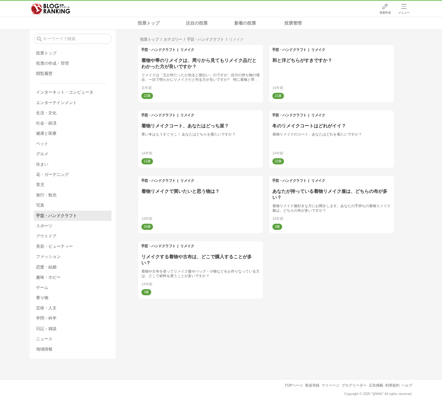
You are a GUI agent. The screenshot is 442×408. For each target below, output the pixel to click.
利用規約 (392, 385)
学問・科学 (46, 318)
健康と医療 (46, 133)
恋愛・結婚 (46, 267)
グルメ (42, 154)
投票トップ (149, 23)
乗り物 (42, 298)
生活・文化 (46, 113)
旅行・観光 (46, 195)
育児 (40, 185)
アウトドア (46, 236)
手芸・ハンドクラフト (158, 50)
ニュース (44, 339)
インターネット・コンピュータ (64, 92)
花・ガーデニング (52, 174)
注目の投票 (197, 23)
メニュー (404, 12)
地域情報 (44, 349)
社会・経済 (46, 123)
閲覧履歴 (44, 73)
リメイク (187, 50)
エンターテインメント (56, 102)
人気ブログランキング (50, 9)
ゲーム (42, 287)
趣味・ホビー (48, 277)
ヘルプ (407, 385)
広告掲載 (376, 385)
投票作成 (385, 12)
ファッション (48, 256)
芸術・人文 (46, 308)
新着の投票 (245, 23)
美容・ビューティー (54, 246)
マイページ (330, 385)
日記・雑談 (46, 328)
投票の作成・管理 (52, 63)
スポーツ (44, 226)
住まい (42, 164)
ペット (42, 143)
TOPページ (294, 385)
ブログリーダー (354, 385)
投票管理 (293, 23)
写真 (40, 205)
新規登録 (312, 385)
